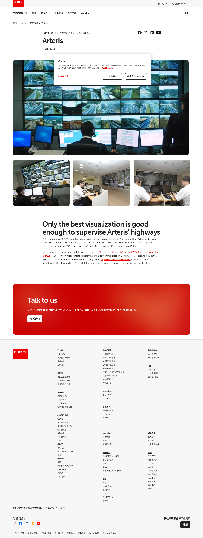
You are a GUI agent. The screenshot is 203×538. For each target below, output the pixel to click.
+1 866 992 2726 (55, 508)
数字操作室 (152, 350)
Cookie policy (107, 68)
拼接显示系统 (62, 415)
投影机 (60, 373)
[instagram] (14, 523)
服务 (150, 366)
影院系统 (61, 392)
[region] (102, 69)
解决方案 (61, 433)
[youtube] (38, 523)
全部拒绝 (112, 76)
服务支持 (59, 13)
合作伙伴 (85, 13)
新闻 (34, 13)
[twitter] (146, 32)
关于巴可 (72, 13)
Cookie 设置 (63, 76)
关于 (150, 453)
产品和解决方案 (20, 13)
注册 (185, 524)
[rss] (32, 523)
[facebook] (140, 32)
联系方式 (45, 13)
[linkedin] (152, 32)
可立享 (60, 350)
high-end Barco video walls (116, 259)
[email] (158, 32)
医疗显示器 (107, 350)
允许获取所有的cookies (136, 76)
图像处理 (106, 407)
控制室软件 (107, 391)
